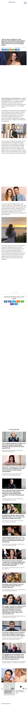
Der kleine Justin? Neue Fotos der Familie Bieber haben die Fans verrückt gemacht (12, 585)
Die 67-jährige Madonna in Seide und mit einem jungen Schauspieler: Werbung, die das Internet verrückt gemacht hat (13, 446)
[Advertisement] (14, 20)
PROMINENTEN (17, 47)
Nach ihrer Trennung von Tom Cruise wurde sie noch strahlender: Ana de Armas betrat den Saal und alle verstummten (13, 469)
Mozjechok (12, 2)
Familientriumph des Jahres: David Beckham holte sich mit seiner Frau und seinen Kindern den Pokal (13, 517)
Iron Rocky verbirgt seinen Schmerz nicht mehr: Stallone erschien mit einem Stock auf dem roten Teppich (13, 634)
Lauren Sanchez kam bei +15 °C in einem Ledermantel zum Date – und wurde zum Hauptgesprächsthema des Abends (13, 540)
